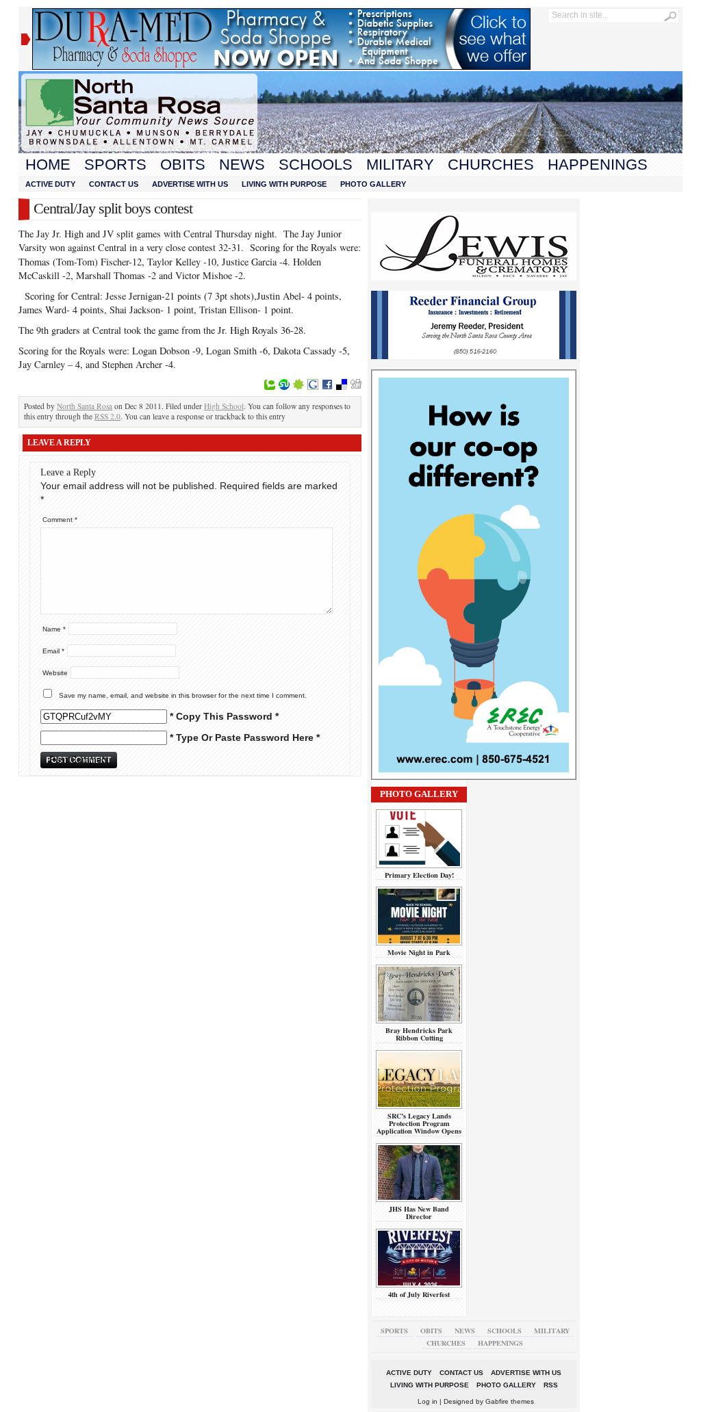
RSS (551, 1385)
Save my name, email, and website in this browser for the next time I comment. (183, 695)
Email (53, 651)
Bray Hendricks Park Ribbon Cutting (419, 1034)
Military (400, 164)
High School (224, 406)
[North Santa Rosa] (350, 149)
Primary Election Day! (419, 875)
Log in (427, 1401)
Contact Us (113, 184)
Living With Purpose (284, 184)
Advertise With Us (190, 184)
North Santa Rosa (84, 406)
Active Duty (50, 184)
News (242, 164)
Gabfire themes (509, 1401)
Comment (59, 519)
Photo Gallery (373, 184)
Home (48, 164)
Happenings (598, 164)
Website (55, 673)
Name (54, 629)
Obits (182, 164)
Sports (115, 164)
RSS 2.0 (107, 416)
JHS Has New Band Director (419, 1212)
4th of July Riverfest (419, 1294)
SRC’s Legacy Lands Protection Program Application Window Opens (419, 1123)
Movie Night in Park (418, 952)
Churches (491, 164)
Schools (316, 164)
